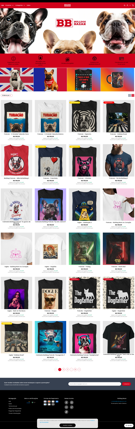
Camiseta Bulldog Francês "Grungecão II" (50, 355)
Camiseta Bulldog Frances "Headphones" (84, 355)
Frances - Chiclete (84, 178)
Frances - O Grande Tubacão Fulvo (16, 134)
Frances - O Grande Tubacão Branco (50, 134)
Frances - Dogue (50, 311)
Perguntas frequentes (15, 411)
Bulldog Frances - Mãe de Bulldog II (16, 178)
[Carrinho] (133, 5)
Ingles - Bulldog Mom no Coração (16, 266)
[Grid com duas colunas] (129, 95)
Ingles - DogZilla (50, 266)
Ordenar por (5, 95)
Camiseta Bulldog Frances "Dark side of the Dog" (118, 355)
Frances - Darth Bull (118, 266)
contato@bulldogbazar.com (118, 401)
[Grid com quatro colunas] (132, 95)
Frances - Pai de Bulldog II (118, 178)
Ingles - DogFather (118, 311)
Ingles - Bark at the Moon (16, 311)
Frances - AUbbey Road (118, 134)
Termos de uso (13, 406)
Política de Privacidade (15, 408)
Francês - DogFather (84, 311)
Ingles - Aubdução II (84, 222)
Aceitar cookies (67, 425)
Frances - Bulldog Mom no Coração (118, 222)
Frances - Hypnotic (84, 134)
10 (75, 369)
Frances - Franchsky (50, 178)
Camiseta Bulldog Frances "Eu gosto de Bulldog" (16, 222)
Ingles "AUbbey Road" (16, 355)
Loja (2, 5)
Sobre (28, 5)
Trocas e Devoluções (14, 413)
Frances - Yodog (84, 266)
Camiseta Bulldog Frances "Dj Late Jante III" (50, 222)
